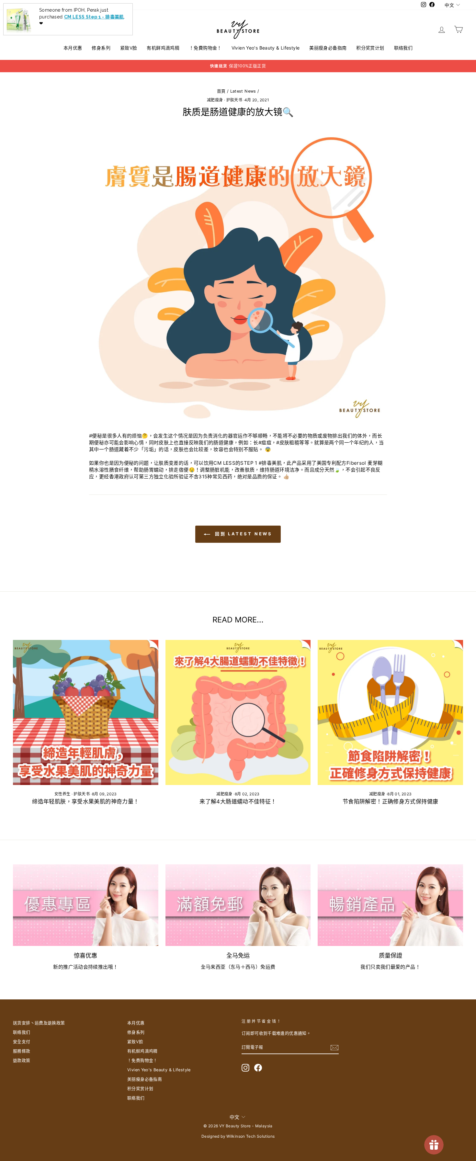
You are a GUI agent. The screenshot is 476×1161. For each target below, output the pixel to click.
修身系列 (101, 48)
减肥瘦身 (215, 99)
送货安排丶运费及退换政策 (39, 1022)
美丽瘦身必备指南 (327, 48)
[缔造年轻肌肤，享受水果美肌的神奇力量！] (85, 712)
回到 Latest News (243, 533)
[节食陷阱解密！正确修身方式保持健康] (390, 712)
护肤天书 (234, 99)
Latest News (243, 91)
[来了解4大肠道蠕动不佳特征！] (238, 712)
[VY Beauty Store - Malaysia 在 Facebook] (258, 1068)
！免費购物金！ (205, 48)
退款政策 (21, 1060)
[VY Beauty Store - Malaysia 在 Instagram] (245, 1068)
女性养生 (62, 793)
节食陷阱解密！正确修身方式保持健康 (390, 801)
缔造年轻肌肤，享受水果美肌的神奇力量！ (85, 801)
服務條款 (21, 1051)
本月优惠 (72, 48)
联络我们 (403, 48)
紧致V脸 (128, 48)
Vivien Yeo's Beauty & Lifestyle (266, 48)
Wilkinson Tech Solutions (250, 1136)
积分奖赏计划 (370, 48)
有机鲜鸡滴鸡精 (163, 48)
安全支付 (21, 1041)
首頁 (221, 91)
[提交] (334, 1048)
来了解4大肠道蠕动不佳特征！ (237, 801)
